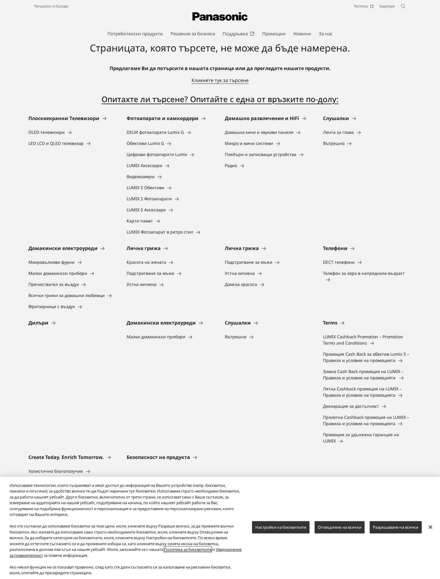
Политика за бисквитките (188, 549)
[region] (220, 528)
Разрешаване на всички (395, 527)
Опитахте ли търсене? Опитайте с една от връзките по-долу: (220, 99)
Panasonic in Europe (51, 6)
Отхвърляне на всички (339, 527)
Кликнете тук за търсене (220, 80)
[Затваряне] (430, 526)
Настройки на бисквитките (280, 527)
